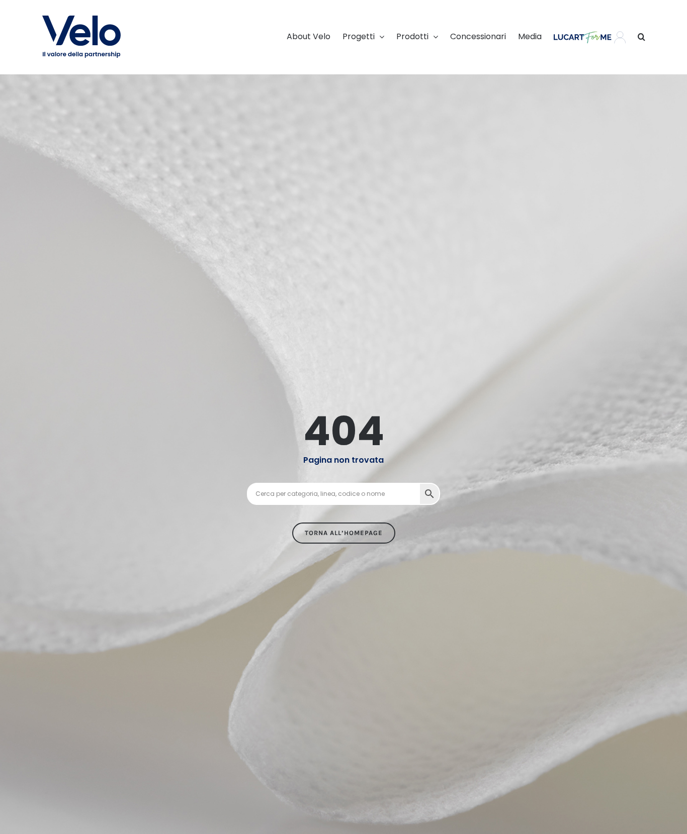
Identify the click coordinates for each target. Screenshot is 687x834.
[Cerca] (641, 36)
